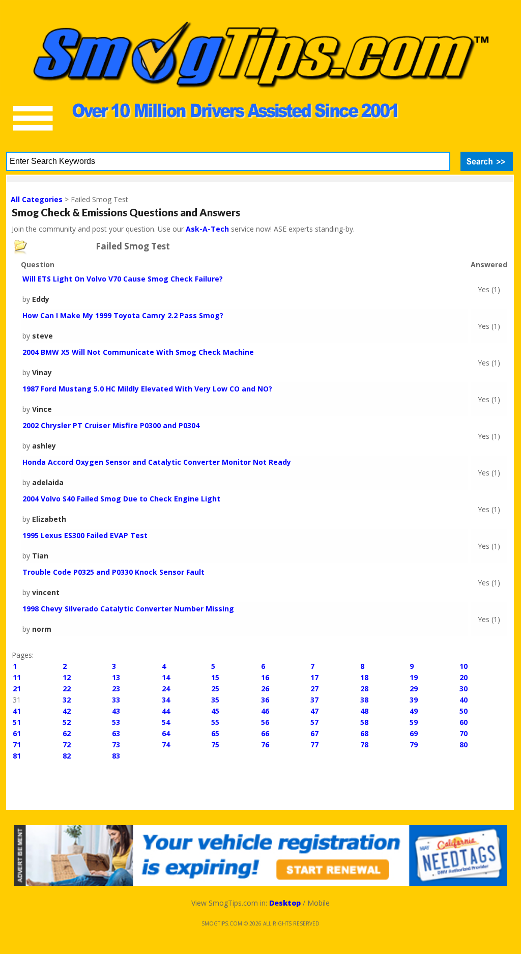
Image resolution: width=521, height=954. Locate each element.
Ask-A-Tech (207, 229)
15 (215, 677)
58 (364, 722)
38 (364, 700)
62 (67, 733)
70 (463, 733)
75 (215, 744)
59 (414, 722)
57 (314, 722)
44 (166, 711)
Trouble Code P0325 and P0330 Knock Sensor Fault (113, 572)
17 (314, 677)
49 (414, 711)
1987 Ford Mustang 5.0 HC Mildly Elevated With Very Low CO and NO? (147, 389)
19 (414, 677)
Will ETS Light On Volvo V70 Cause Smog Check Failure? (122, 279)
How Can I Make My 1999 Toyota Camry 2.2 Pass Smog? (122, 315)
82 (67, 756)
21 (17, 688)
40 (463, 700)
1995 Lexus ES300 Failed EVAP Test (85, 535)
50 (463, 711)
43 (116, 711)
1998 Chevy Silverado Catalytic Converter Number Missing (128, 608)
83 (116, 756)
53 (116, 722)
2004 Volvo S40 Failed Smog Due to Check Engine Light (121, 498)
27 (314, 688)
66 (265, 733)
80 (463, 744)
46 (265, 711)
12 (67, 677)
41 (17, 711)
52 (67, 722)
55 (215, 722)
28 (364, 688)
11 (17, 677)
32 (67, 700)
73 (116, 744)
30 (463, 688)
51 (17, 722)
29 (414, 688)
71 (17, 744)
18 (364, 677)
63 (116, 733)
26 (265, 688)
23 (116, 688)
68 (364, 733)
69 (414, 733)
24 (166, 688)
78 (364, 744)
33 (116, 700)
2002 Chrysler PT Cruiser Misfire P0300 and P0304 (110, 425)
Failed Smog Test (133, 246)
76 (265, 744)
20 (463, 677)
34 (166, 700)
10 (463, 666)
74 (166, 744)
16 (265, 677)
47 (314, 711)
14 (166, 677)
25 (215, 688)
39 (414, 700)
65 (215, 733)
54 (166, 722)
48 (364, 711)
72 (67, 744)
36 (265, 700)
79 (414, 744)
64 (166, 733)
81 (17, 756)
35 (215, 700)
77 (314, 744)
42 (67, 711)
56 (265, 722)
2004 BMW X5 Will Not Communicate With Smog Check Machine (138, 352)
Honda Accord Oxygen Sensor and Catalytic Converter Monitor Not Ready (156, 462)
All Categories (37, 199)
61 (17, 733)
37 (314, 700)
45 (215, 711)
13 (116, 677)
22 (67, 688)
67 (314, 733)
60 (463, 722)
